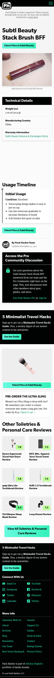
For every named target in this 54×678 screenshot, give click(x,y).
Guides (30, 630)
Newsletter (8, 641)
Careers (31, 620)
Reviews (6, 630)
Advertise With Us (11, 620)
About (5, 625)
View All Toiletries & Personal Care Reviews (27, 531)
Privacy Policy (34, 651)
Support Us (33, 625)
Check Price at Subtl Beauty (19, 45)
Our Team (7, 646)
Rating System (34, 646)
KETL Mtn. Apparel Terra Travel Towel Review (39, 457)
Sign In (42, 297)
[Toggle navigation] (50, 3)
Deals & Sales (34, 635)
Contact (31, 641)
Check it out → (28, 412)
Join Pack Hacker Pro (24, 297)
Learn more (33, 17)
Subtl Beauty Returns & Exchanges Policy (26, 136)
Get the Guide (11, 337)
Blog (4, 635)
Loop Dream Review (40, 514)
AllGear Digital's (34, 663)
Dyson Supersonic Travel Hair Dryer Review (12, 457)
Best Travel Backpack (13, 651)
